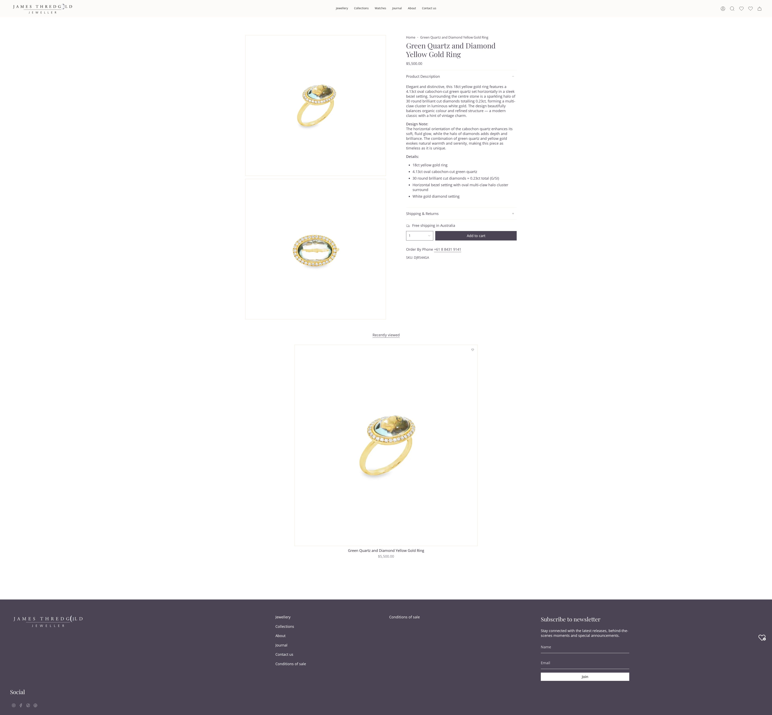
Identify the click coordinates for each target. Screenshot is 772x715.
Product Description (423, 76)
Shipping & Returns (422, 213)
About (280, 635)
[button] (342, 8)
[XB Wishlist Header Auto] (750, 8)
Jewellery (283, 617)
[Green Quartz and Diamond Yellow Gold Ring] (386, 445)
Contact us (284, 654)
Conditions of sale (290, 663)
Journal (281, 645)
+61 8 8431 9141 (447, 249)
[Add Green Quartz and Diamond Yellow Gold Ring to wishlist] (473, 350)
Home (410, 37)
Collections (284, 626)
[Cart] (759, 8)
